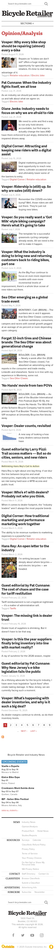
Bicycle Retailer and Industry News (26, 754)
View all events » (10, 810)
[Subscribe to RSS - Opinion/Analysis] (3, 737)
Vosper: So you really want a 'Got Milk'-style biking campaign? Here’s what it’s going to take (27, 221)
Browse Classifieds (31, 878)
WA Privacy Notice (30, 869)
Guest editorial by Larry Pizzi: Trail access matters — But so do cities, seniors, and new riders (26, 453)
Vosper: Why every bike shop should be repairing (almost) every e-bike (24, 46)
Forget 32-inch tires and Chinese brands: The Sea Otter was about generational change (26, 342)
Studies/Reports (29, 835)
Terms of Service (30, 853)
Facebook (13, 935)
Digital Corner (17, 179)
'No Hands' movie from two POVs (27, 385)
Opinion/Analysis (30, 826)
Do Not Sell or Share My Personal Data (33, 863)
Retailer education (19, 75)
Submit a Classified (31, 883)
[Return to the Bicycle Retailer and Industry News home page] (27, 16)
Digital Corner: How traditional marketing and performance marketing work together (25, 519)
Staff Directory (28, 874)
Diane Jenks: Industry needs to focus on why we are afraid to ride (27, 110)
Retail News (43, 831)
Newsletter (40, 892)
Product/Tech (28, 831)
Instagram (42, 935)
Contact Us (43, 874)
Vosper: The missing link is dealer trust (27, 617)
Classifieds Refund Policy (34, 844)
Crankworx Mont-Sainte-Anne (18, 788)
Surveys (25, 840)
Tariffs (13, 608)
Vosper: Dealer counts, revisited (26, 425)
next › (24, 731)
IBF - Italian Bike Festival (15, 799)
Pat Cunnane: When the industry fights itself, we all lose (26, 84)
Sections (27, 23)
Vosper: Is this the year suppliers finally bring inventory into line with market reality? (27, 643)
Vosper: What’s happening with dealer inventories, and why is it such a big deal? (26, 702)
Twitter (23, 935)
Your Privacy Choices (32, 858)
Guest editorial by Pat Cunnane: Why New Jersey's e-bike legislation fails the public (26, 667)
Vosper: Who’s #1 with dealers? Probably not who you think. (25, 494)
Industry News (28, 822)
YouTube (32, 935)
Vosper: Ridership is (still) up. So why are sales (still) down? (26, 188)
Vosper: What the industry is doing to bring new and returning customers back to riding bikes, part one (27, 257)
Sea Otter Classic (19, 378)
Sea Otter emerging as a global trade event (25, 299)
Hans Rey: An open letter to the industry (25, 548)
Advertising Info (29, 887)
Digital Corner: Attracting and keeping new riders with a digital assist (26, 150)
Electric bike (38, 75)
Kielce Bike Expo (11, 777)
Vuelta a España (10, 766)
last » (33, 731)
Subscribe (26, 892)
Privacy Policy (28, 849)
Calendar (37, 840)
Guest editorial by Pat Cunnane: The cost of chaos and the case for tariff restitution (26, 589)
